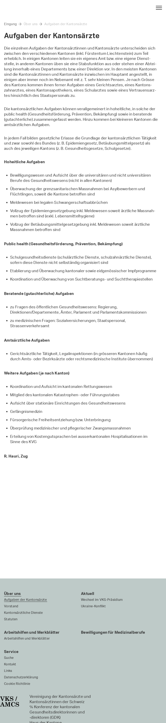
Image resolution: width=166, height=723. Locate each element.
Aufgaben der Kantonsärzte (65, 24)
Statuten (11, 619)
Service (11, 651)
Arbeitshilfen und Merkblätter (32, 632)
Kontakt (10, 664)
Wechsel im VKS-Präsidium (102, 600)
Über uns (31, 24)
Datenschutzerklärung (21, 677)
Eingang (10, 24)
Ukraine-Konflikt (93, 606)
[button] (157, 7)
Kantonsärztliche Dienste (23, 613)
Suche (9, 658)
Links (8, 671)
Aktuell (87, 593)
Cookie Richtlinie (17, 684)
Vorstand (11, 606)
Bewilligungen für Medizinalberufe (113, 632)
